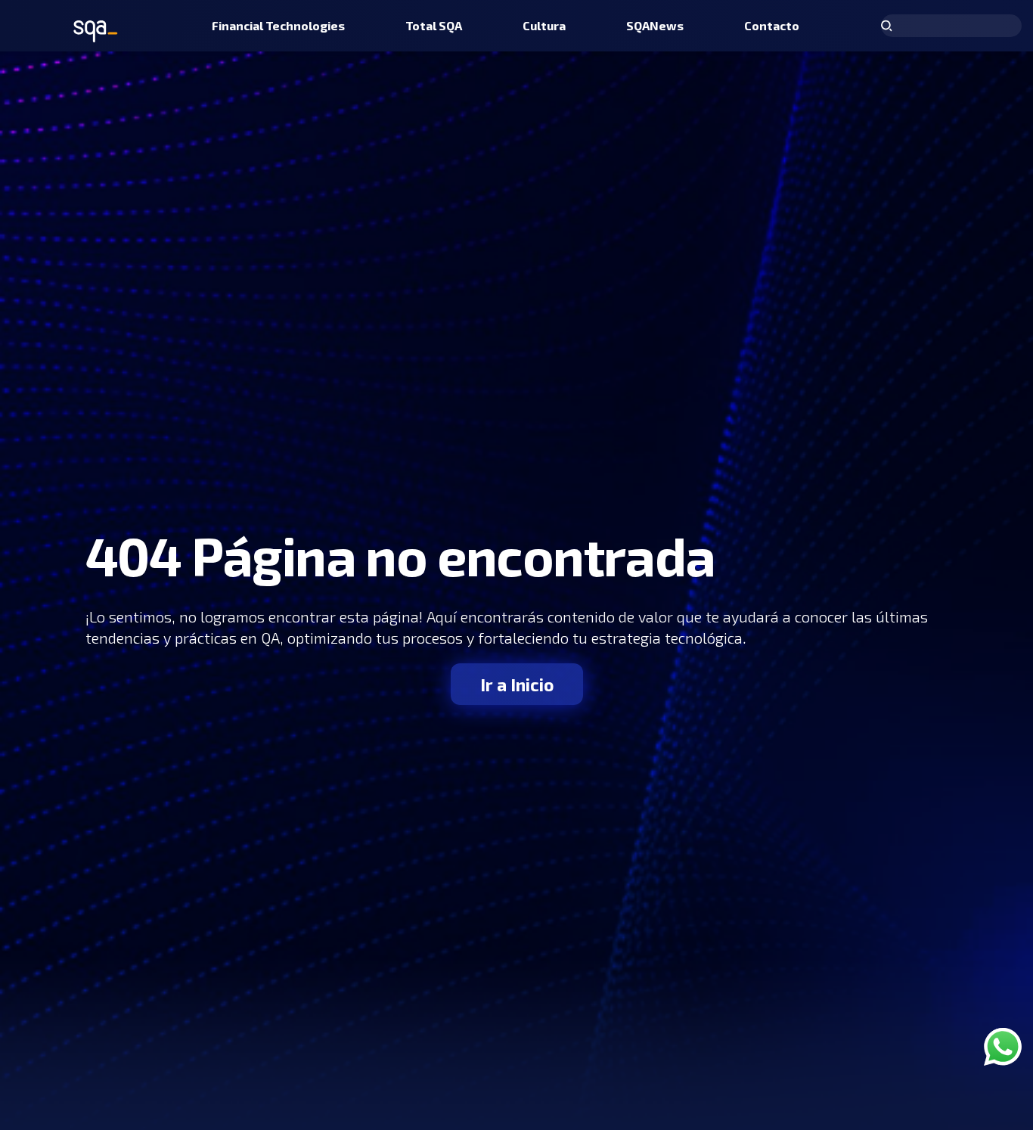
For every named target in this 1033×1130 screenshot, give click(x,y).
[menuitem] (278, 26)
